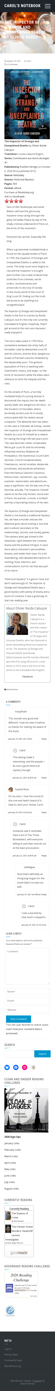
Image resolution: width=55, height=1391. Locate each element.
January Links (11, 1143)
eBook (17, 188)
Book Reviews (12, 689)
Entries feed (11, 1354)
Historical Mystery (24, 179)
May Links (10, 1169)
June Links (10, 1175)
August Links (11, 1188)
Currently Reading (19, 1208)
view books (33, 1296)
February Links (12, 1149)
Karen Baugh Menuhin (15, 1243)
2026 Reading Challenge (21, 1277)
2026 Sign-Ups (12, 1136)
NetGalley (18, 175)
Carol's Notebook (22, 5)
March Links (11, 1156)
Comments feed (13, 1360)
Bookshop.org (26, 192)
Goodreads (19, 196)
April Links (10, 1162)
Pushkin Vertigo (29, 166)
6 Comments (12, 64)
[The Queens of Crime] (8, 1215)
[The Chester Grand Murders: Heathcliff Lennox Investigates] (8, 1228)
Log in (7, 1349)
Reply (44, 738)
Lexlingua (29, 867)
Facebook (27, 676)
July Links (9, 1182)
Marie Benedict (19, 1221)
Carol (28, 61)
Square (37, 1380)
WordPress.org (12, 1366)
